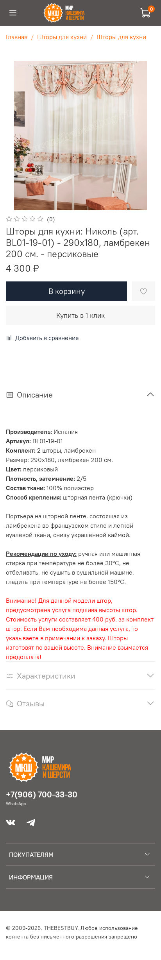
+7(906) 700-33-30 (41, 794)
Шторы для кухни (62, 37)
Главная (16, 37)
